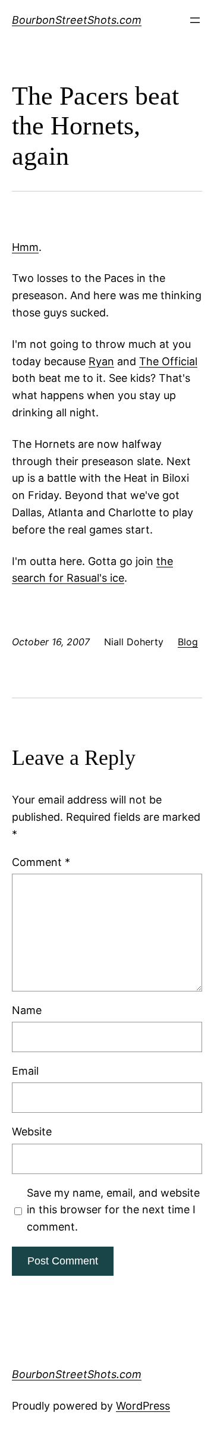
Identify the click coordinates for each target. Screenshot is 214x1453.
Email (25, 1071)
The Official (168, 361)
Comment (41, 862)
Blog (188, 642)
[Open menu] (195, 20)
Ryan (101, 361)
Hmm (25, 247)
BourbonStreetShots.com (76, 20)
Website (32, 1131)
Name (27, 1010)
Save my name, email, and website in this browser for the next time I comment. (113, 1210)
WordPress (143, 1405)
